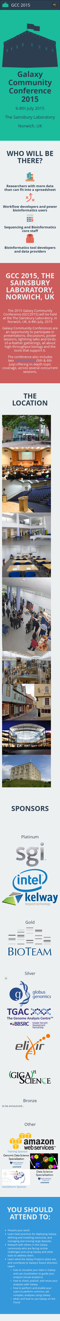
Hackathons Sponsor (14, 1186)
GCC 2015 (20, 5)
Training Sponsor (17, 1151)
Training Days (25, 360)
